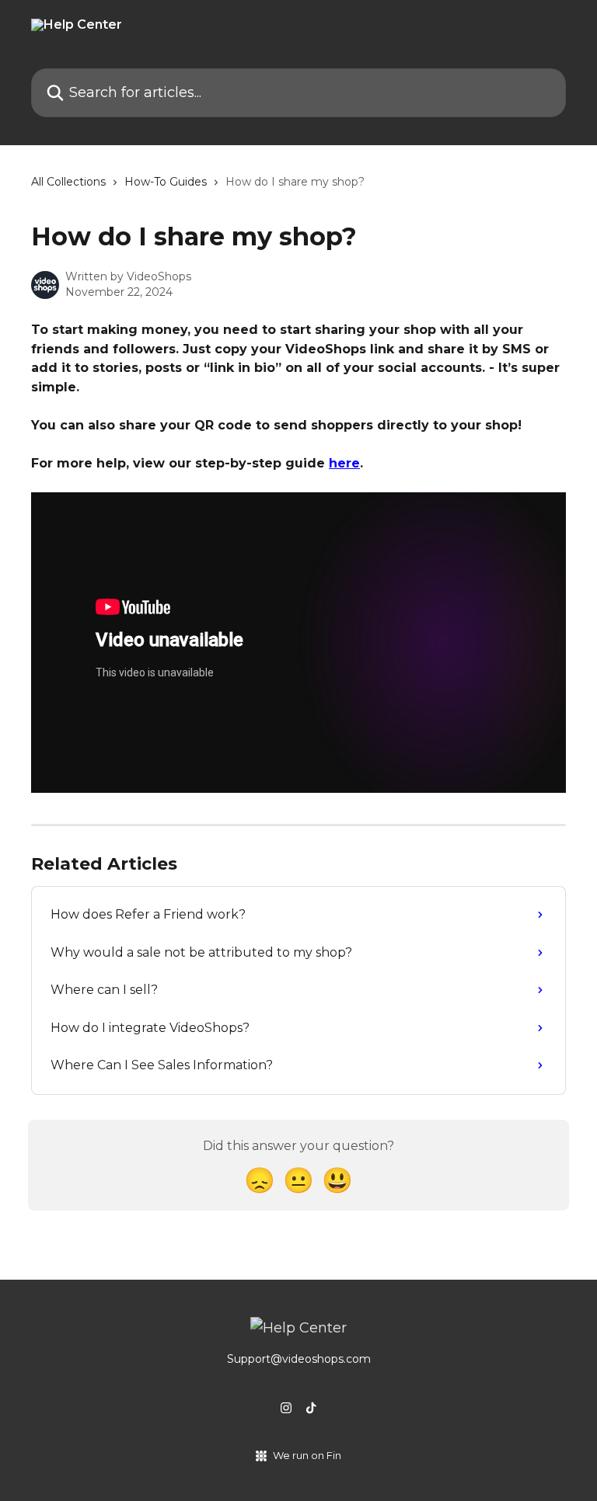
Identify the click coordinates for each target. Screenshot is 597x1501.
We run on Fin (307, 1455)
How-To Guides (165, 182)
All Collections (68, 182)
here (344, 463)
